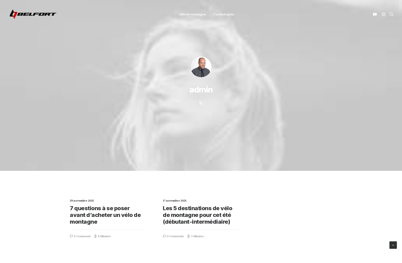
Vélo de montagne (192, 14)
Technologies (223, 14)
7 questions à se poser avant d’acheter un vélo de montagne (105, 215)
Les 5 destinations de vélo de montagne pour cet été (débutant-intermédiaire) (197, 215)
